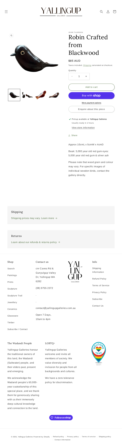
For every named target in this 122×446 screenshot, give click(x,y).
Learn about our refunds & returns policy (34, 242)
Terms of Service (101, 285)
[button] (6, 11)
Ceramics (12, 309)
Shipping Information (98, 270)
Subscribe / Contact (17, 329)
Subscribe (97, 299)
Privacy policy (73, 436)
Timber (11, 322)
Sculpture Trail (14, 295)
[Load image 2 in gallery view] (27, 95)
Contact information (63, 440)
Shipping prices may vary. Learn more (32, 218)
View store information (83, 127)
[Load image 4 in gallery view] (54, 95)
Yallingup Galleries (25, 437)
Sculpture (12, 289)
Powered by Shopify (41, 437)
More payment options (91, 103)
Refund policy (58, 436)
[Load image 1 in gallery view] (14, 95)
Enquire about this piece (91, 109)
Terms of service (89, 436)
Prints (10, 282)
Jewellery (12, 302)
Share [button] (74, 135)
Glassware (12, 316)
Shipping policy (105, 436)
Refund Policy (99, 279)
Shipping (87, 65)
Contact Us (98, 306)
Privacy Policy (99, 292)
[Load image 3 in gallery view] (41, 95)
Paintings (12, 275)
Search (11, 268)
